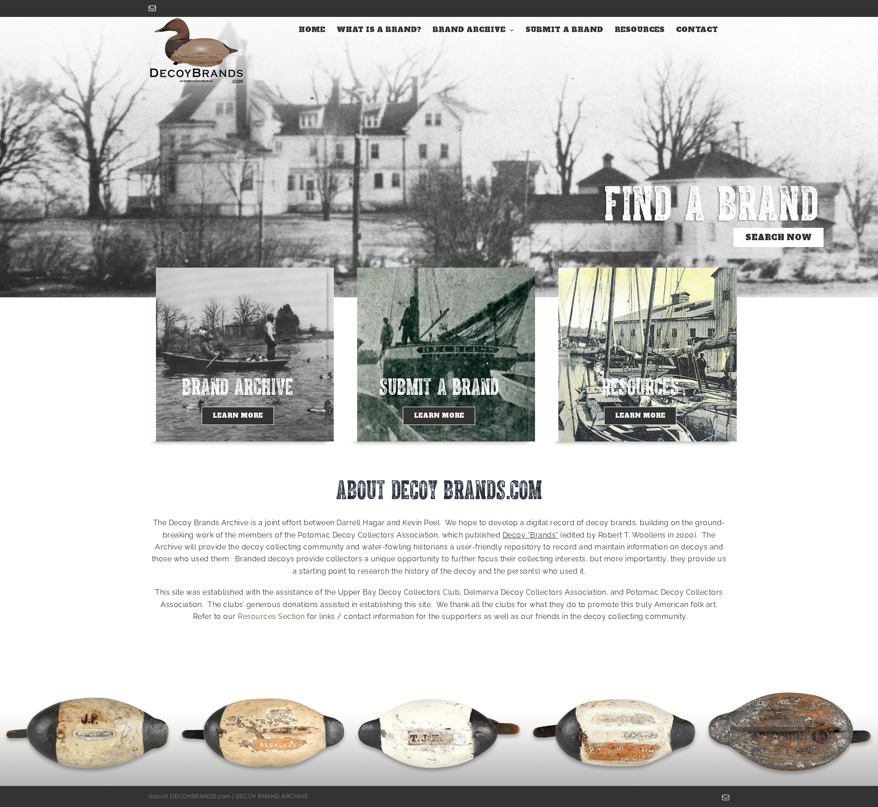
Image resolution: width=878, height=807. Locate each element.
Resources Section (271, 616)
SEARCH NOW (778, 237)
